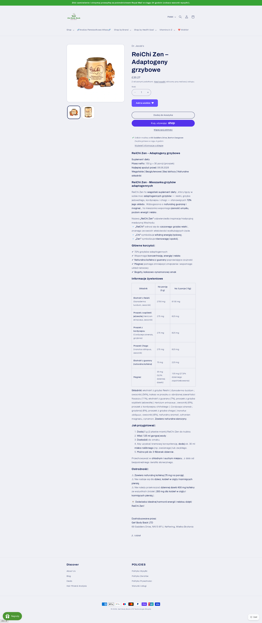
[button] (70, 30)
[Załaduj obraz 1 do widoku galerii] (73, 112)
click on (4, 621)
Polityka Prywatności (142, 581)
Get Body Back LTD (126, 609)
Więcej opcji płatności (163, 130)
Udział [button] (137, 535)
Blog (69, 576)
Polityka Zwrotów (140, 576)
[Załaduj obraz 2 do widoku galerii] (88, 112)
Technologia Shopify (142, 609)
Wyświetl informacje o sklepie (149, 146)
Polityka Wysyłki (139, 571)
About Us (71, 571)
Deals (69, 581)
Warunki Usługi (139, 586)
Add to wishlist (143, 103)
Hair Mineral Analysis (77, 586)
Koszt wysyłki (160, 82)
